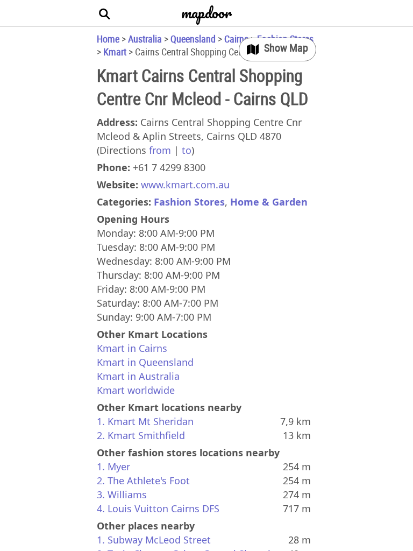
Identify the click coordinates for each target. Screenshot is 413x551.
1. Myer (113, 466)
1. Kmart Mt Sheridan (145, 421)
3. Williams (122, 494)
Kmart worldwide (136, 390)
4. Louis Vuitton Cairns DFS (158, 508)
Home (108, 38)
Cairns (236, 38)
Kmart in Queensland (145, 362)
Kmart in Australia (138, 376)
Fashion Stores (189, 201)
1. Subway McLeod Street (154, 539)
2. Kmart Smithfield (141, 435)
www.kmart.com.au (185, 184)
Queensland (193, 38)
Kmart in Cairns (132, 348)
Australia (145, 38)
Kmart (114, 51)
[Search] (104, 13)
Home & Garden (269, 201)
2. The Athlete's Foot (143, 480)
